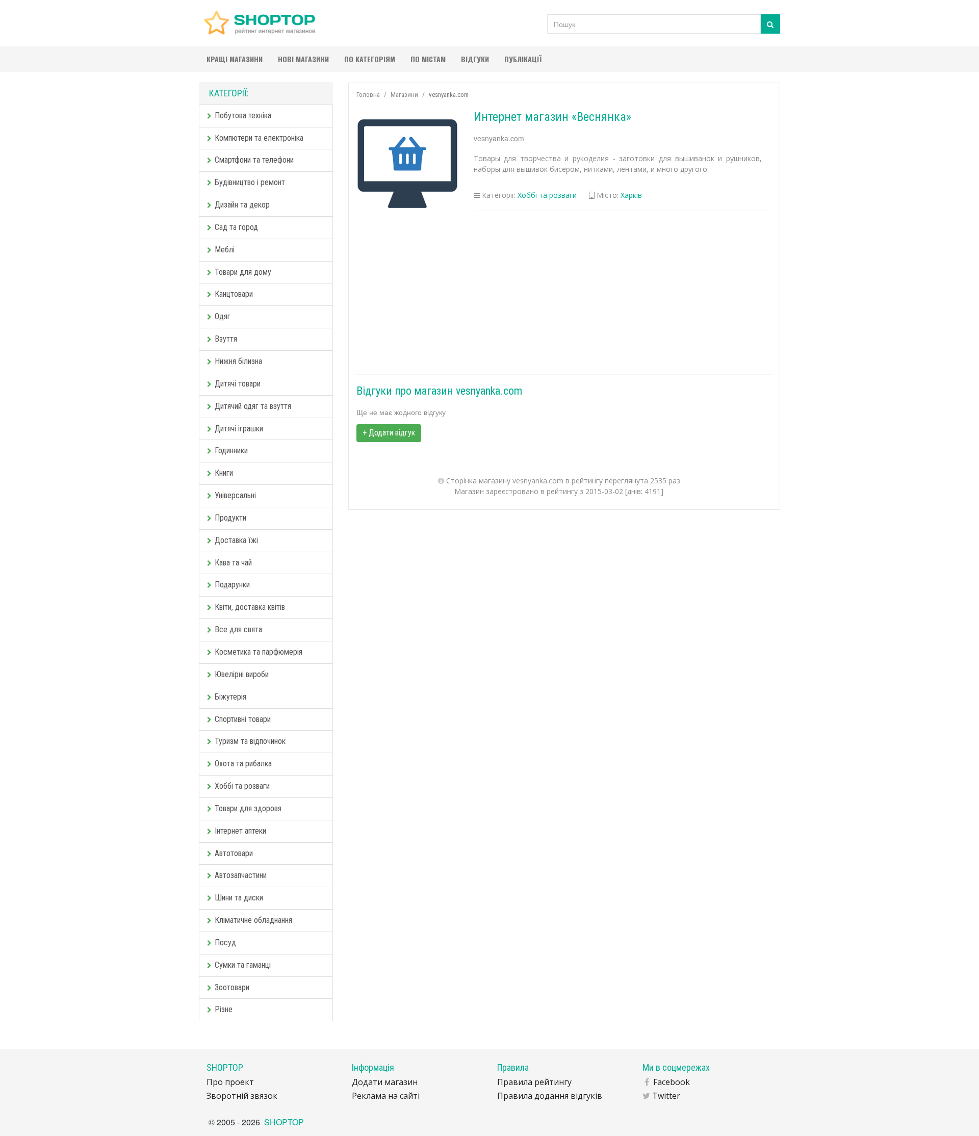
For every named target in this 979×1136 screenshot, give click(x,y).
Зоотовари (232, 987)
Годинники (231, 450)
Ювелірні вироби (242, 674)
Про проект (230, 1082)
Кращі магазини (235, 59)
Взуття (226, 339)
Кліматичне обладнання (253, 920)
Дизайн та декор (242, 205)
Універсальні (235, 495)
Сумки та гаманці (243, 965)
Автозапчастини (241, 875)
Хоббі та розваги (242, 786)
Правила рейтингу (534, 1082)
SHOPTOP (284, 1122)
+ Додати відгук (389, 432)
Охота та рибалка (243, 763)
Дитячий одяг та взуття (253, 406)
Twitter (666, 1095)
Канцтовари (234, 294)
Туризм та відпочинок (250, 741)
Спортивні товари (243, 719)
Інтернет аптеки (240, 831)
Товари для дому (243, 272)
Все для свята (238, 629)
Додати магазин (385, 1082)
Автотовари (234, 853)
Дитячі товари (238, 384)
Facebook (671, 1082)
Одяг (222, 316)
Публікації (523, 59)
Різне (224, 1009)
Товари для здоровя (248, 808)
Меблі (225, 249)
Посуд (225, 942)
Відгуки (475, 59)
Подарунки (232, 584)
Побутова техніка (243, 115)
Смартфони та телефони (254, 160)
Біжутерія (230, 697)
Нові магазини (303, 59)
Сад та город (236, 227)
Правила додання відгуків (549, 1095)
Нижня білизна (238, 361)
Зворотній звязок (242, 1095)
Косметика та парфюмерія (258, 652)
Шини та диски (239, 897)
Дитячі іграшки (239, 428)
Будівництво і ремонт (250, 182)
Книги (224, 473)
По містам (428, 59)
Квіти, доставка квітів (250, 607)
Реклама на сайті (386, 1095)
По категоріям (369, 59)
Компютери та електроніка (259, 138)
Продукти (230, 518)
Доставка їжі (236, 540)
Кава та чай (233, 562)
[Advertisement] (564, 292)
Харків (631, 195)
